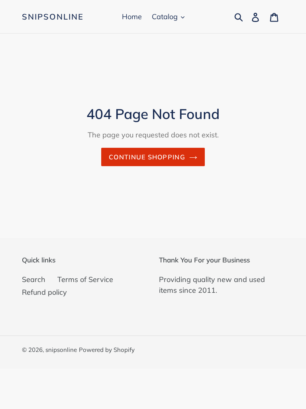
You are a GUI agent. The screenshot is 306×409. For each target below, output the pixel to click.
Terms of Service (85, 279)
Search (33, 279)
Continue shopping (147, 157)
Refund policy (44, 292)
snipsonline (53, 17)
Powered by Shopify (107, 349)
